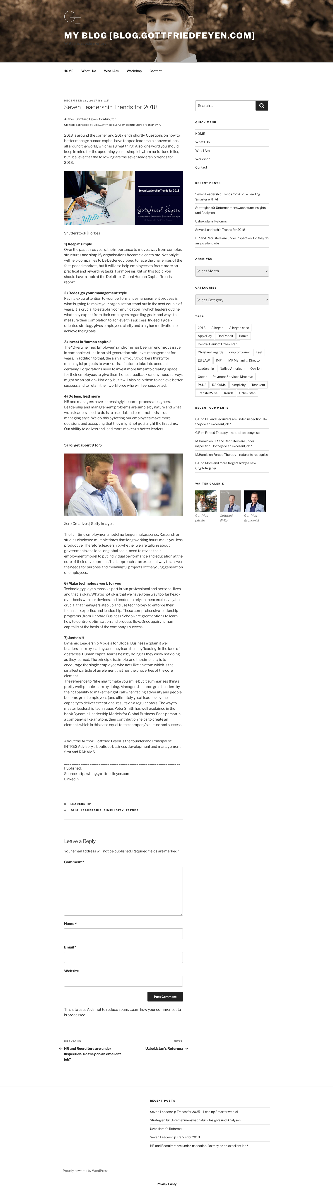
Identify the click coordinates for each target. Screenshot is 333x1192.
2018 (74, 810)
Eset (259, 352)
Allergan (217, 328)
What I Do (88, 71)
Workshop (134, 71)
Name (70, 924)
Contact (156, 71)
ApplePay (205, 336)
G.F (106, 100)
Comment (74, 862)
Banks (243, 336)
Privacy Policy (166, 1184)
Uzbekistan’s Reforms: (211, 221)
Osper (202, 377)
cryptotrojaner (239, 352)
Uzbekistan (247, 393)
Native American (232, 368)
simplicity (114, 810)
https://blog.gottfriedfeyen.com (103, 774)
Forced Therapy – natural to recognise (232, 432)
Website (71, 971)
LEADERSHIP (81, 804)
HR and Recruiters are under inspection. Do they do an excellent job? (199, 1146)
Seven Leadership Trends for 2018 (220, 230)
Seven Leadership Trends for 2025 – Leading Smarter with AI (194, 1112)
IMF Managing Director (244, 360)
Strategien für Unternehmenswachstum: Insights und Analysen (195, 1120)
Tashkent (258, 385)
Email (70, 947)
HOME (68, 71)
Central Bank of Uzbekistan (217, 344)
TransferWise (207, 393)
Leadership (91, 810)
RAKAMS (219, 385)
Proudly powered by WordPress (85, 1171)
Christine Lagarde (210, 352)
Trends (132, 810)
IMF (219, 360)
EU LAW (204, 360)
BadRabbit (225, 336)
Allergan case (239, 328)
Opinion (255, 368)
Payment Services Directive (232, 377)
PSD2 (202, 385)
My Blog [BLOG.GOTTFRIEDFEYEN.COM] (159, 36)
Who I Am (111, 71)
